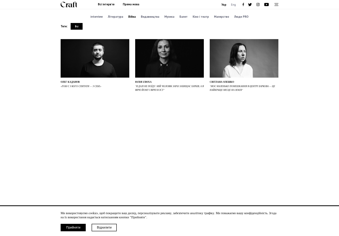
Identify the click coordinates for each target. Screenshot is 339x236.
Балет (184, 16)
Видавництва (150, 16)
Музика (169, 16)
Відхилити (104, 227)
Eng (233, 4)
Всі (76, 26)
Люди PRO (241, 16)
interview (96, 16)
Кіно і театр (201, 16)
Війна (132, 16)
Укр (223, 4)
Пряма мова (131, 4)
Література (115, 16)
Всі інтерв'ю (106, 4)
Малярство (221, 16)
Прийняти (73, 227)
